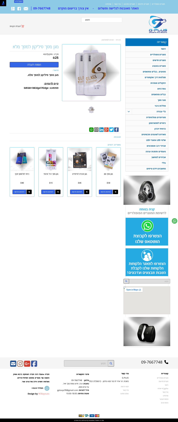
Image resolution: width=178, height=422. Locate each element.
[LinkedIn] (101, 129)
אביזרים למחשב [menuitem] (158, 157)
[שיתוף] (115, 192)
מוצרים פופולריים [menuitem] (158, 4)
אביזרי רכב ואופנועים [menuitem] (156, 145)
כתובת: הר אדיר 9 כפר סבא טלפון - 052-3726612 (109, 381)
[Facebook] (116, 129)
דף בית (118, 40)
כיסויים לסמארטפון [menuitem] (157, 123)
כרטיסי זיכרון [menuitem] (160, 128)
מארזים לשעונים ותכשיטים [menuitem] (154, 134)
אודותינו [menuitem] (108, 4)
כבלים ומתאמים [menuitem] (158, 94)
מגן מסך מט (108, 174)
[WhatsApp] (91, 129)
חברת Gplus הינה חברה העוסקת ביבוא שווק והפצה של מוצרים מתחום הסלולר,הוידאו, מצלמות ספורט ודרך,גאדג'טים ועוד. (31, 378)
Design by (38, 393)
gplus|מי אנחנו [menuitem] (163, 388)
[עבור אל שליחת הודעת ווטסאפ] (174, 221)
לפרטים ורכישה (106, 192)
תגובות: (117, 137)
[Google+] (106, 129)
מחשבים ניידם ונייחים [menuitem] (156, 168)
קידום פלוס (84, 420)
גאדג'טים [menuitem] (161, 88)
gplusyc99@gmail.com (67, 390)
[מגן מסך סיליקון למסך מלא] (91, 109)
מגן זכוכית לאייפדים (79, 174)
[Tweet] (111, 129)
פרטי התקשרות (82, 374)
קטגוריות (161, 42)
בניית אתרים (77, 420)
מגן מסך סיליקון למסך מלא (36, 47)
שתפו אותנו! (124, 393)
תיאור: (56, 70)
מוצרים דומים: (114, 145)
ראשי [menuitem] (163, 48)
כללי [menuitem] (164, 162)
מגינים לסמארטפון (108, 40)
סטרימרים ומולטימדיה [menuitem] (156, 117)
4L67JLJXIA (48, 54)
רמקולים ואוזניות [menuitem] (158, 83)
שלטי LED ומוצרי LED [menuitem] (156, 140)
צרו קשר (125, 374)
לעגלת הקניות (15, 26)
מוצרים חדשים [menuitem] (143, 4)
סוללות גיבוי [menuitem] (160, 105)
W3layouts (43, 393)
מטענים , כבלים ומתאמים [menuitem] (154, 71)
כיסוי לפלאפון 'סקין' (22, 174)
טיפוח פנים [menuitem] (164, 403)
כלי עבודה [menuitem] (161, 111)
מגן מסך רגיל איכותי (51, 174)
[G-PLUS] (157, 23)
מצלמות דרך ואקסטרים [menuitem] (155, 77)
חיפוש (87, 19)
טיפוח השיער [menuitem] (164, 399)
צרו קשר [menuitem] (117, 4)
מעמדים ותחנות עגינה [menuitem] (156, 151)
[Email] (96, 129)
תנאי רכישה (125, 386)
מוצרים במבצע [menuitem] (129, 4)
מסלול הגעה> (37, 388)
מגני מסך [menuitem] (162, 100)
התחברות (19, 1)
